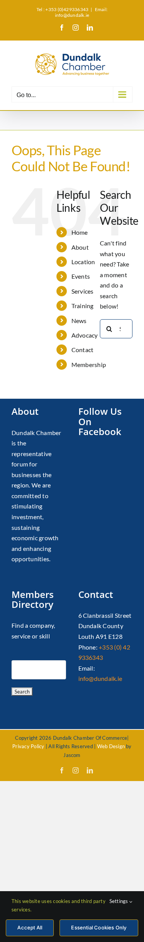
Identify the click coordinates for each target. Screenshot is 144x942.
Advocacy (84, 335)
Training (82, 305)
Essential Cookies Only (98, 927)
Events (80, 276)
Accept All (29, 927)
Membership (88, 364)
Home (79, 232)
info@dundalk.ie (100, 678)
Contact (82, 349)
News (79, 320)
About (80, 247)
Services (82, 291)
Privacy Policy (28, 746)
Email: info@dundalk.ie (81, 12)
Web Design (111, 746)
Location (83, 261)
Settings (119, 901)
